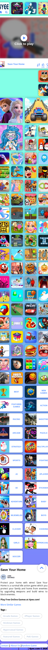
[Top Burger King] (31, 350)
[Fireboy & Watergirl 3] (31, 282)
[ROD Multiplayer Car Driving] (17, 268)
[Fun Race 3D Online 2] (17, 158)
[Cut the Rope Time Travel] (31, 158)
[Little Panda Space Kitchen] (31, 199)
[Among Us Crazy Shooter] (31, 337)
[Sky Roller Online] (31, 131)
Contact (4, 645)
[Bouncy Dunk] (31, 378)
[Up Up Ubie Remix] (17, 282)
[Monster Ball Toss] (31, 254)
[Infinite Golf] (31, 213)
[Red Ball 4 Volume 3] (17, 213)
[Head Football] (17, 227)
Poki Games (32, 636)
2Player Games (32, 616)
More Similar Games (11, 604)
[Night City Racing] (31, 309)
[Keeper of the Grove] (31, 241)
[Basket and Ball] (31, 268)
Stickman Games (11, 622)
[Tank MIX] (17, 199)
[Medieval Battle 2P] (31, 186)
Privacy (23, 648)
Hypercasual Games (13, 629)
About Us (15, 645)
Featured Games (11, 636)
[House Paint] (17, 337)
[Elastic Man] (17, 364)
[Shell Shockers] (17, 378)
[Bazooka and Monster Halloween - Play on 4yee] (17, 8)
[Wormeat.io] (31, 323)
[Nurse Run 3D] (17, 254)
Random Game (29, 645)
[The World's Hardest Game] (17, 323)
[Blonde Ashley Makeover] (31, 227)
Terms (14, 648)
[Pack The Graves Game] (17, 241)
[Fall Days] (17, 296)
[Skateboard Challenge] (31, 145)
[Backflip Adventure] (17, 309)
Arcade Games (10, 616)
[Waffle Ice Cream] (31, 172)
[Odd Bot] (17, 350)
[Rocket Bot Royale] (17, 172)
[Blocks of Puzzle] (31, 364)
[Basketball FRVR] (31, 296)
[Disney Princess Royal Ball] (17, 186)
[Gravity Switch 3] (31, 8)
